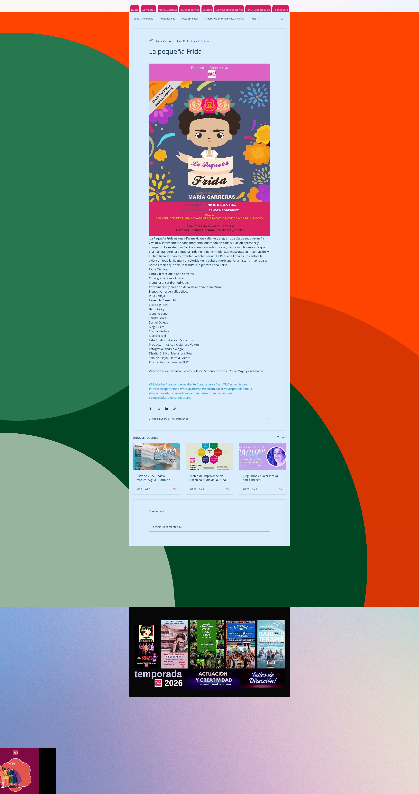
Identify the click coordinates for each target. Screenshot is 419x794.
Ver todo (281, 437)
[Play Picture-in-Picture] (46, 789)
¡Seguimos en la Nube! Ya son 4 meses (260, 478)
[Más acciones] (268, 41)
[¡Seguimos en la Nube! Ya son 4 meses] (262, 456)
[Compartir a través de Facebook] (150, 408)
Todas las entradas (143, 18)
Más (254, 18)
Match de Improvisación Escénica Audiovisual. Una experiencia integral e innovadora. (208, 478)
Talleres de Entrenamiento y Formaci (225, 18)
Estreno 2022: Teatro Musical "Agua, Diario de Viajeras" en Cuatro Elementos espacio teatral (154, 478)
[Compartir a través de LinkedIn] (166, 408)
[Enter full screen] (51, 789)
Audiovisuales (167, 18)
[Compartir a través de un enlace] (174, 408)
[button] (282, 18)
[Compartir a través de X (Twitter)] (158, 408)
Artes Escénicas (190, 18)
